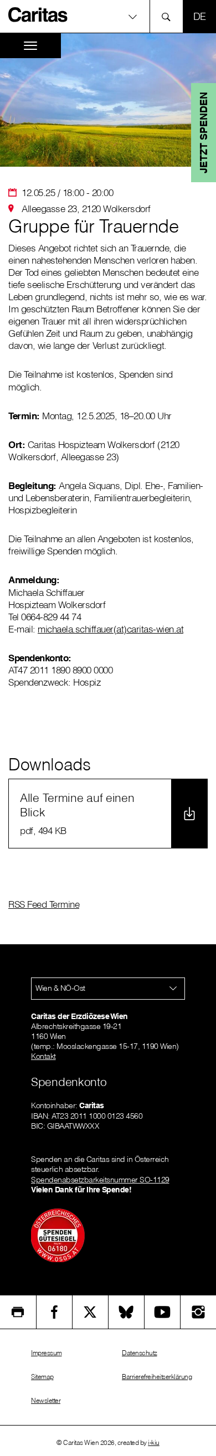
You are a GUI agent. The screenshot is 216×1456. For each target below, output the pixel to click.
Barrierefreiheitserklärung (157, 1376)
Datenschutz (139, 1353)
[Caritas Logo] (38, 14)
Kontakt (43, 1056)
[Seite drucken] (18, 1312)
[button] (108, 16)
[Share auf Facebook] (54, 1312)
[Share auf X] (90, 1312)
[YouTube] (162, 1312)
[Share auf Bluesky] (126, 1312)
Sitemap (42, 1376)
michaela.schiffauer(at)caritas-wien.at (110, 629)
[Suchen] (169, 16)
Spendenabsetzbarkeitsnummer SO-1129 (100, 1180)
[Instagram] (198, 1312)
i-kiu (154, 1442)
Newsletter (45, 1400)
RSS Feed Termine (43, 904)
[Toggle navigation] (30, 45)
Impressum (46, 1353)
